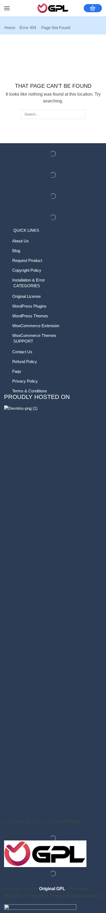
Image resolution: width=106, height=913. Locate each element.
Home (9, 27)
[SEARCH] (81, 114)
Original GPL (52, 888)
